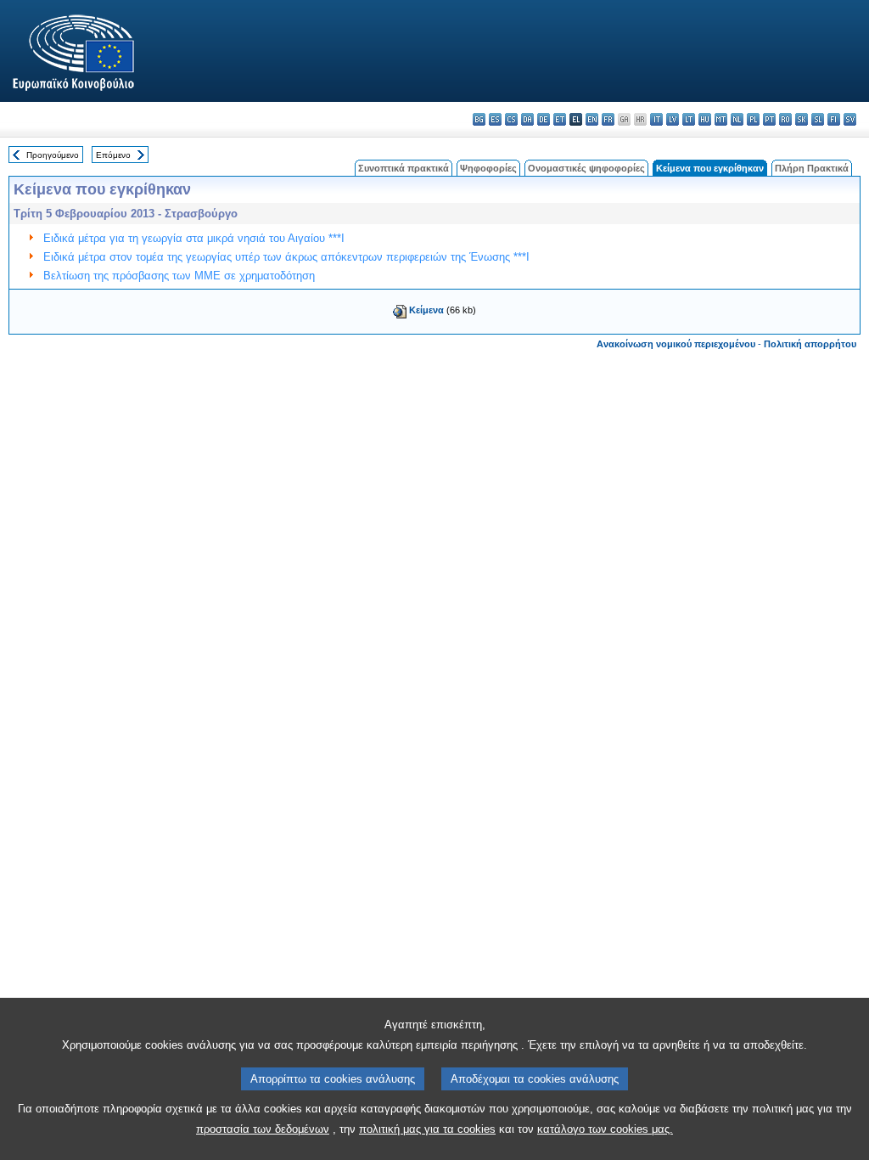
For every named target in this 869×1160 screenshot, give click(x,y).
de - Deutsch (543, 119)
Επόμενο (113, 155)
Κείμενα (426, 310)
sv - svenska (850, 119)
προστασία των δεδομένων (262, 1129)
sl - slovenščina (817, 119)
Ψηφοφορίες (488, 168)
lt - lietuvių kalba (688, 119)
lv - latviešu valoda (672, 119)
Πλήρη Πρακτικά (812, 168)
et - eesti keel (559, 119)
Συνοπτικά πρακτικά (403, 168)
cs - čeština (511, 119)
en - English (592, 119)
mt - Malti (721, 119)
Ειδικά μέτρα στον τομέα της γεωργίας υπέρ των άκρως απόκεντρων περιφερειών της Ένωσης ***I (286, 257)
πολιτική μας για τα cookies (427, 1129)
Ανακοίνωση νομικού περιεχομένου (676, 344)
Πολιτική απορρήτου (810, 344)
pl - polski (753, 119)
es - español (495, 119)
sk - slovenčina (801, 119)
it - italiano (656, 119)
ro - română (785, 119)
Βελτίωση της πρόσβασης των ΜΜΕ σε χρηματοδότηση (179, 275)
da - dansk (527, 119)
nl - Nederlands (737, 119)
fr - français (608, 119)
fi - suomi (833, 119)
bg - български (479, 119)
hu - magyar (704, 119)
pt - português (769, 119)
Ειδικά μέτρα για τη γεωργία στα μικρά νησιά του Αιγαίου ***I (194, 238)
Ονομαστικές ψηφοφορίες (586, 168)
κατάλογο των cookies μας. (605, 1129)
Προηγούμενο (52, 155)
